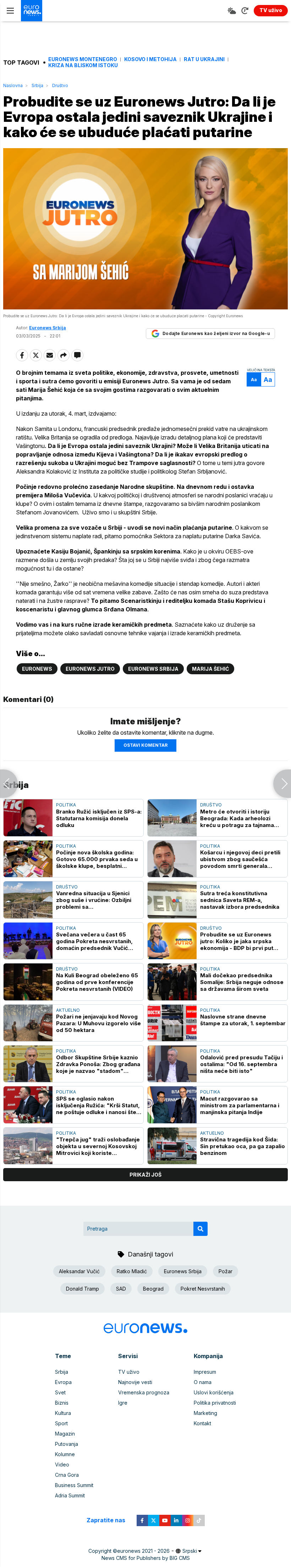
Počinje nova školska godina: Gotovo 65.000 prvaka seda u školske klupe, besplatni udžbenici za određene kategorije (97, 859)
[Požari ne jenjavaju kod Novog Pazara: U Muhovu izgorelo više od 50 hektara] (28, 1023)
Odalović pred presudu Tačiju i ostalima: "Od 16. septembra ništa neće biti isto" (241, 1064)
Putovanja (66, 1444)
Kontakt (202, 1423)
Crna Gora (67, 1475)
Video (62, 1464)
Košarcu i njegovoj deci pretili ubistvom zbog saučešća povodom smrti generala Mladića (240, 859)
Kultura (63, 1413)
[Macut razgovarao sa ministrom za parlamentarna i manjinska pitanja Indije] (172, 1104)
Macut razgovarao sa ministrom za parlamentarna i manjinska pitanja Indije (239, 1105)
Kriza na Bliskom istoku (83, 65)
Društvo (60, 85)
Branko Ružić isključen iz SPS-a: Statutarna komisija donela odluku (99, 818)
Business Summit (74, 1485)
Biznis (61, 1403)
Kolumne (65, 1454)
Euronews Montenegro (82, 59)
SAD (121, 1289)
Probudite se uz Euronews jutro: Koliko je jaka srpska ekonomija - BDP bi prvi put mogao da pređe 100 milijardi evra (239, 941)
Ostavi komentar (145, 745)
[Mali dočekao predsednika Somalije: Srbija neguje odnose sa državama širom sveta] (172, 981)
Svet (60, 1392)
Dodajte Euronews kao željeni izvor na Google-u (216, 333)
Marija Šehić (210, 669)
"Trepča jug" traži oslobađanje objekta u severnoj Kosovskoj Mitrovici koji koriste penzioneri (98, 1146)
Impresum (205, 1372)
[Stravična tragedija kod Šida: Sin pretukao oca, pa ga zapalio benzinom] (172, 1146)
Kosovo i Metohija (150, 59)
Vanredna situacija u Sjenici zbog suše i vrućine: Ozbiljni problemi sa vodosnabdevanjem (93, 900)
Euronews (37, 669)
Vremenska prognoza (143, 1392)
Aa (254, 379)
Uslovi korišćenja (214, 1392)
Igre (122, 1403)
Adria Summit (70, 1495)
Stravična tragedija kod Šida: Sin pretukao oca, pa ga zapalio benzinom (242, 1146)
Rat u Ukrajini (204, 59)
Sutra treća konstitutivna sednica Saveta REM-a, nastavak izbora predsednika (239, 900)
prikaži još (145, 1175)
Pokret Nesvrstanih (203, 1289)
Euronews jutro (90, 669)
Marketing (205, 1413)
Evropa (63, 1382)
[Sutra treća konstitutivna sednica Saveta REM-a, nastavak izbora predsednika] (172, 899)
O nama (203, 1382)
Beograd (153, 1289)
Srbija (37, 85)
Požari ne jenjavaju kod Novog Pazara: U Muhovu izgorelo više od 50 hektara (98, 1023)
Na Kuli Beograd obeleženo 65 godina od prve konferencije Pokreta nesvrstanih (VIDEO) (97, 982)
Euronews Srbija (153, 669)
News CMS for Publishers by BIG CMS (145, 1558)
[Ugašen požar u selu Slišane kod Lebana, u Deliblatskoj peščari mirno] (282, 783)
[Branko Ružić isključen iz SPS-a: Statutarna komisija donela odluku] (28, 817)
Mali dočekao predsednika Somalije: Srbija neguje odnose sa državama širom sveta (242, 982)
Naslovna (13, 85)
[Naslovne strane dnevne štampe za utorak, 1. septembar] (172, 1023)
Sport (61, 1423)
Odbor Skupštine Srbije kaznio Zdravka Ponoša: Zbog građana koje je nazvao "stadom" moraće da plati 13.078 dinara (98, 1064)
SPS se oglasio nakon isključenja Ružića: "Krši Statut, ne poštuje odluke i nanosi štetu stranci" (99, 1105)
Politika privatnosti (215, 1403)
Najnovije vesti (135, 1382)
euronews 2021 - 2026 (143, 1551)
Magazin (65, 1434)
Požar (225, 1271)
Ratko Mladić (132, 1271)
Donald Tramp (82, 1289)
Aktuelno (68, 1010)
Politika (66, 804)
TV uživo (128, 1372)
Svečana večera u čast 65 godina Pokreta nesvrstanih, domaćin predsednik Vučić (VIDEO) (94, 941)
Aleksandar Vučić (79, 1271)
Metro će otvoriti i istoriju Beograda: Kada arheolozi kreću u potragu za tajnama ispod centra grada (237, 818)
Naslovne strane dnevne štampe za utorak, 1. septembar (243, 1020)
